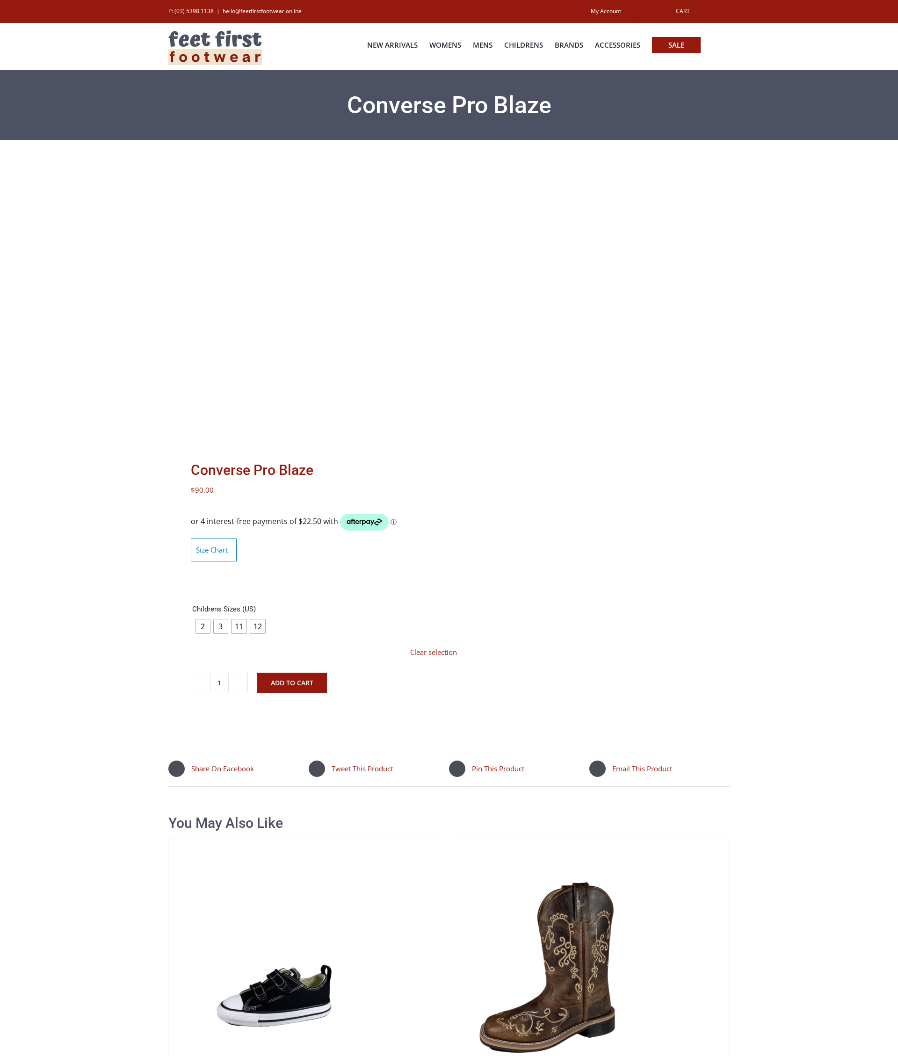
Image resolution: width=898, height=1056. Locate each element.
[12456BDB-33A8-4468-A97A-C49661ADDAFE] (303, 303)
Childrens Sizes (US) (224, 609)
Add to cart (292, 682)
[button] (715, 45)
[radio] (203, 626)
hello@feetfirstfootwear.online (262, 11)
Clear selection (433, 652)
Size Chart (212, 549)
